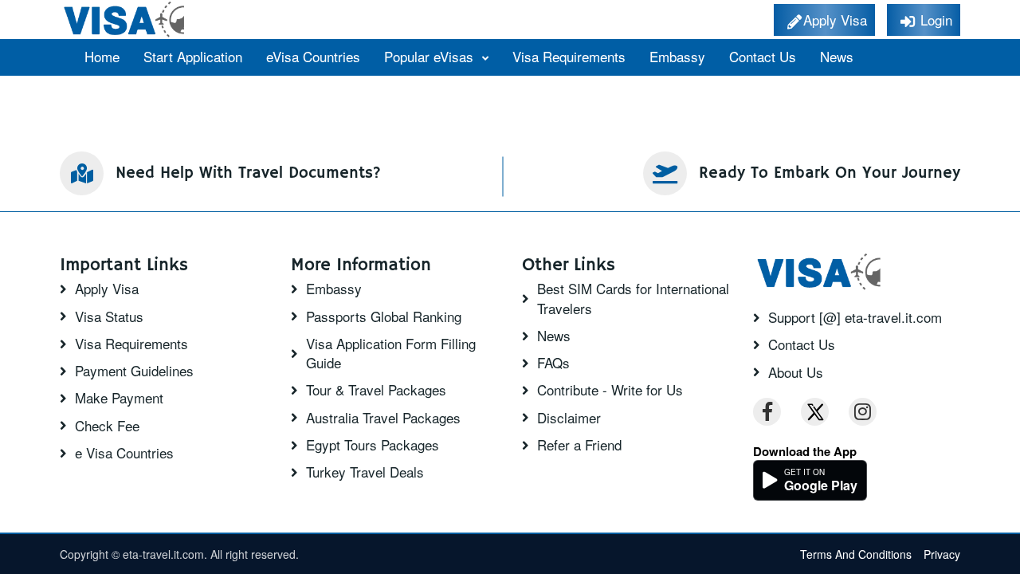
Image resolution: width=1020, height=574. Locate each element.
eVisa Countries (313, 56)
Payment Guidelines (134, 370)
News (836, 56)
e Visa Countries (124, 452)
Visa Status (109, 316)
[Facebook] (767, 412)
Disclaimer (569, 417)
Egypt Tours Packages (372, 444)
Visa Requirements (569, 56)
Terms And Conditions (856, 554)
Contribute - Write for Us (610, 389)
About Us (795, 372)
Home (102, 56)
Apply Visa (107, 288)
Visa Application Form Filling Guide (391, 353)
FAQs (553, 362)
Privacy (942, 554)
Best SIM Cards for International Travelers (633, 298)
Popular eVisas (430, 56)
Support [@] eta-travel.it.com (855, 317)
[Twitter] (815, 412)
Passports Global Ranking (383, 316)
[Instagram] (863, 412)
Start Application (192, 56)
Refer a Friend (579, 444)
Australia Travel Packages (383, 417)
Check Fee (107, 425)
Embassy (677, 56)
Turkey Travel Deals (365, 472)
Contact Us (762, 56)
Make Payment (119, 397)
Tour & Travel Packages (376, 389)
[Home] (125, 19)
